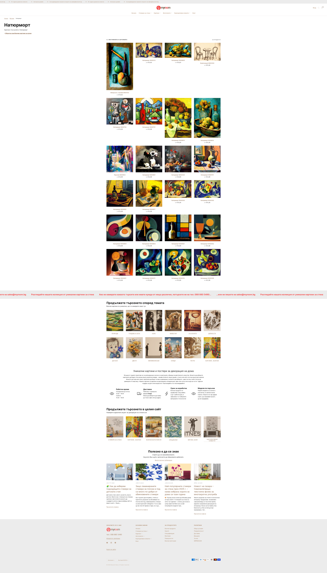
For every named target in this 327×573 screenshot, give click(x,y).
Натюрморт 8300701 (148, 127)
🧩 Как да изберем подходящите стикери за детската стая (118, 489)
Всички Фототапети (153, 440)
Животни (173, 333)
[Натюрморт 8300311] (149, 262)
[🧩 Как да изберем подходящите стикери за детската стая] (119, 472)
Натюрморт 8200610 (207, 140)
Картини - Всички (212, 360)
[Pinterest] (116, 543)
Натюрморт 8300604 (119, 244)
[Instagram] (112, 543)
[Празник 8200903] (119, 159)
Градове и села (134, 333)
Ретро (192, 360)
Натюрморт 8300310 (178, 278)
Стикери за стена (144, 13)
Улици (173, 360)
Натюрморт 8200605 (178, 60)
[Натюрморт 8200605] (178, 50)
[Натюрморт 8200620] (119, 193)
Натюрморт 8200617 (148, 209)
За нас (196, 538)
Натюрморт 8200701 (207, 175)
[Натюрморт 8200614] (178, 118)
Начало (133, 13)
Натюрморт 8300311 (148, 278)
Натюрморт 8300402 (207, 244)
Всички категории (170, 541)
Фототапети (166, 13)
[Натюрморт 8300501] (178, 228)
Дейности (212, 333)
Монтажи (167, 536)
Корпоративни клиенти (181, 13)
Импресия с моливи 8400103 (119, 92)
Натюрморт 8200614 (178, 140)
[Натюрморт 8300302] (207, 189)
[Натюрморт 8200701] (207, 159)
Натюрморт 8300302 (207, 200)
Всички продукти (170, 528)
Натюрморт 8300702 (119, 127)
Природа (115, 333)
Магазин (12, 18)
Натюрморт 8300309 (207, 278)
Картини (156, 13)
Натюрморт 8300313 (148, 60)
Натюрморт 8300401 (119, 278)
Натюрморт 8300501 (178, 244)
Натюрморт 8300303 (178, 200)
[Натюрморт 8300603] (149, 228)
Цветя (134, 360)
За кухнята (193, 333)
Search (167, 531)
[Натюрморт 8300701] (149, 111)
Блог (194, 13)
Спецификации (169, 533)
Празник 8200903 (120, 175)
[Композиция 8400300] (207, 51)
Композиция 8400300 (207, 63)
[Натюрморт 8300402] (207, 228)
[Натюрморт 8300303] (178, 189)
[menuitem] (134, 13)
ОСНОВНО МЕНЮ (142, 525)
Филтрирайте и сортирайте (117, 39)
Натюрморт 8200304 (178, 175)
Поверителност (199, 531)
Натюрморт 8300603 (149, 244)
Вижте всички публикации (163, 460)
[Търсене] (318, 7)
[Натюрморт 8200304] (178, 159)
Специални (173, 440)
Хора (153, 333)
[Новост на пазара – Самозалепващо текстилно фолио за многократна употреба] (207, 472)
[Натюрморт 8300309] (207, 262)
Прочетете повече (112, 507)
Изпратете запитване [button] (113, 538)
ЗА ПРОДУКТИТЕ (171, 525)
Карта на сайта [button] (111, 549)
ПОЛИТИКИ (198, 525)
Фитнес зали (192, 440)
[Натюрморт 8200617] (149, 193)
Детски (115, 360)
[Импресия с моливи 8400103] (119, 66)
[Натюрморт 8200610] (207, 118)
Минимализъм (153, 360)
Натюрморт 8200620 (119, 209)
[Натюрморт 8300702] (119, 111)
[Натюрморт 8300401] (119, 262)
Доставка (197, 533)
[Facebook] (108, 543)
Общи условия (198, 528)
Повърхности (169, 538)
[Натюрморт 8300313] (149, 50)
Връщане (197, 536)
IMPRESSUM (198, 541)
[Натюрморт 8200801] (149, 159)
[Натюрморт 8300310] (178, 262)
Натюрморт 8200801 (148, 175)
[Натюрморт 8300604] (119, 228)
